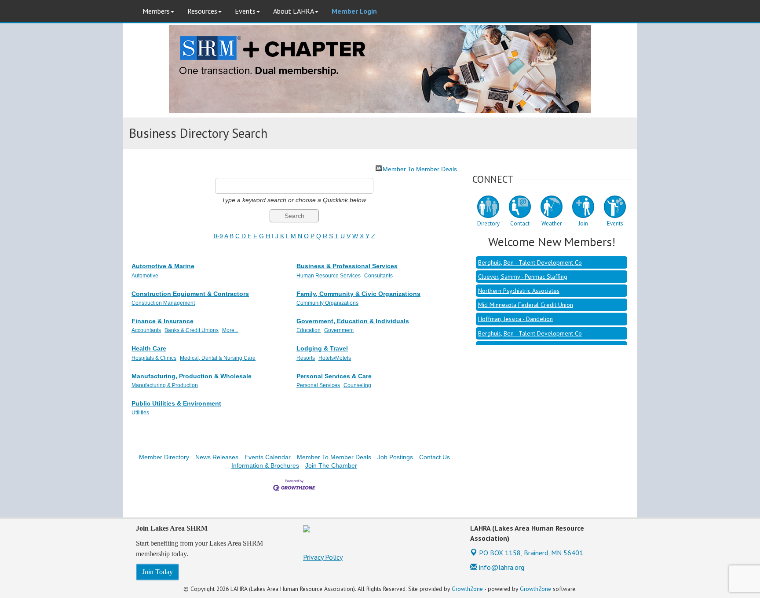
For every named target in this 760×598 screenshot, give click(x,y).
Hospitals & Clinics (154, 358)
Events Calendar (268, 457)
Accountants (146, 330)
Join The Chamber (331, 465)
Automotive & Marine (163, 265)
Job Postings (395, 457)
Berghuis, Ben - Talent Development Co (530, 256)
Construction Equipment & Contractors (190, 293)
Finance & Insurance (163, 321)
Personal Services (318, 385)
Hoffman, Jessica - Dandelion (515, 312)
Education (308, 330)
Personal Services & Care (334, 376)
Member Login (354, 11)
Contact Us (434, 457)
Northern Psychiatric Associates (518, 284)
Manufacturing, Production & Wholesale (192, 376)
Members (156, 11)
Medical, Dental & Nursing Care (218, 358)
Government (339, 330)
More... (230, 330)
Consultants (378, 276)
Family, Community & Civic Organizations (358, 293)
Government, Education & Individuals (352, 321)
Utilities (140, 413)
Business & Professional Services (347, 265)
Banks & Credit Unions (191, 330)
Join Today (157, 572)
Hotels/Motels (334, 358)
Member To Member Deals (420, 168)
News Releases (216, 457)
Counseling (357, 385)
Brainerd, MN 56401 (531, 552)
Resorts (305, 358)
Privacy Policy (323, 557)
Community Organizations (327, 303)
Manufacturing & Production (165, 385)
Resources (202, 11)
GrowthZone (467, 589)
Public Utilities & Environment (176, 403)
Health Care (149, 348)
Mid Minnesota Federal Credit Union (525, 298)
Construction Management (163, 303)
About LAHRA (293, 11)
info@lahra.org (500, 567)
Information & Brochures (265, 465)
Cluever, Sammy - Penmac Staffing (522, 270)
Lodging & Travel (322, 348)
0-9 (218, 236)
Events (245, 11)
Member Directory (164, 457)
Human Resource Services (328, 276)
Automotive (145, 276)
